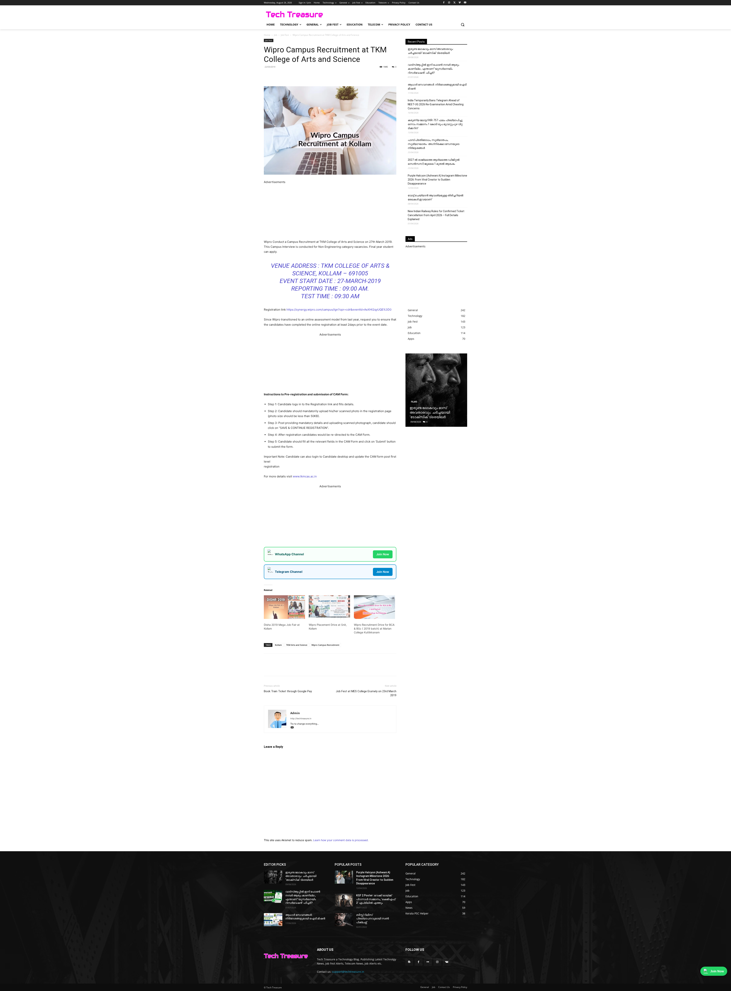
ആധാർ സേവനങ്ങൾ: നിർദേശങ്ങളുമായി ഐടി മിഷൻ (437, 86)
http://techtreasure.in (300, 718)
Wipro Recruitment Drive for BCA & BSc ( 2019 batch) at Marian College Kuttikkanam (374, 628)
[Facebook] (444, 3)
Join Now (382, 554)
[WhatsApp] (307, 75)
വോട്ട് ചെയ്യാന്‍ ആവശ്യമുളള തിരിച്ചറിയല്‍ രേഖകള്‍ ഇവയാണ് (435, 197)
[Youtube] (465, 3)
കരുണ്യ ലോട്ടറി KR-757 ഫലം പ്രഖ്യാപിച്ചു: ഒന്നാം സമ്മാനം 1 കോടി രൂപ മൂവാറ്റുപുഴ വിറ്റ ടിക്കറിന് (435, 124)
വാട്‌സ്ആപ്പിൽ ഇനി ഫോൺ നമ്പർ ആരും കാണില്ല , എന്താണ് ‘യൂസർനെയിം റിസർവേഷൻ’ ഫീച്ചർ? (433, 68)
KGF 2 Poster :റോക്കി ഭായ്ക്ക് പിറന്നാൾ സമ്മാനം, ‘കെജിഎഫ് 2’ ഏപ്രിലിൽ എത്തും (375, 899)
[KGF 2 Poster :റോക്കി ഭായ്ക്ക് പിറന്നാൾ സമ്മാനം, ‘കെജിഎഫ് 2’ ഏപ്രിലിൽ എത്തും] (344, 900)
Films (414, 401)
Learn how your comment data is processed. (341, 840)
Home (267, 35)
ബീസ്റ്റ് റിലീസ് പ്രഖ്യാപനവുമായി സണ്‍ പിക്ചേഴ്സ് (372, 918)
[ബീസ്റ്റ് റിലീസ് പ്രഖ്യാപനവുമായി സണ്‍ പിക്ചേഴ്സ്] (344, 919)
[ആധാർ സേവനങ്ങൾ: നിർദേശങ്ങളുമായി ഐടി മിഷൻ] (273, 919)
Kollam (278, 644)
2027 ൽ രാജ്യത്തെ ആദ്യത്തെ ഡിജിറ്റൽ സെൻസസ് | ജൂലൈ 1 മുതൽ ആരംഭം (434, 161)
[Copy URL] (325, 75)
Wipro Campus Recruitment (325, 644)
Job (275, 35)
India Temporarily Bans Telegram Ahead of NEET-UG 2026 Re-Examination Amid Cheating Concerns (436, 104)
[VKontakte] (446, 962)
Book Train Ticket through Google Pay (288, 691)
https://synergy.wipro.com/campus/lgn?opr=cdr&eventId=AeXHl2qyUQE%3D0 (338, 309)
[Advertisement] (330, 211)
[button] (462, 24)
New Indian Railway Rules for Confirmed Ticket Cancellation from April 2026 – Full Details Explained (436, 215)
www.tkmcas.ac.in (305, 476)
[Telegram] (316, 75)
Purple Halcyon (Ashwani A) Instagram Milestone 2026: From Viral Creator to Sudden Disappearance (437, 179)
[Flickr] (428, 962)
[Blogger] (409, 962)
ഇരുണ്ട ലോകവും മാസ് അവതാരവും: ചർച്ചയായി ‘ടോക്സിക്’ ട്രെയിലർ (430, 50)
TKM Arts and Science (296, 644)
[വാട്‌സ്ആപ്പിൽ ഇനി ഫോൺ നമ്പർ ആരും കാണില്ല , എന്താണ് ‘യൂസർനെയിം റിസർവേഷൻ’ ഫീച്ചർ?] (273, 896)
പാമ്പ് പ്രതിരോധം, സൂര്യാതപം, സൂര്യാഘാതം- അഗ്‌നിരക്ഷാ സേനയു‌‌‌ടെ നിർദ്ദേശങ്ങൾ (433, 143)
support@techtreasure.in (348, 971)
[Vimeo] (459, 3)
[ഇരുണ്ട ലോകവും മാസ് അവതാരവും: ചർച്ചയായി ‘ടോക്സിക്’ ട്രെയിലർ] (436, 390)
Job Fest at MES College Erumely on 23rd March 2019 (366, 693)
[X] (454, 3)
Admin (295, 713)
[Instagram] (449, 3)
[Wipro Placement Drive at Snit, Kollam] (329, 607)
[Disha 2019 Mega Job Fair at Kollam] (284, 607)
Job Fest (285, 35)
